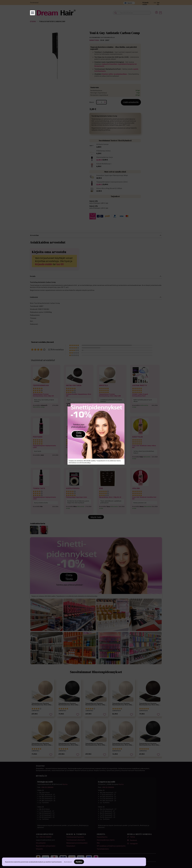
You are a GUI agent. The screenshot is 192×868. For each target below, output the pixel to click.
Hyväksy (79, 862)
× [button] (69, 404)
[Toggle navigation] (32, 12)
